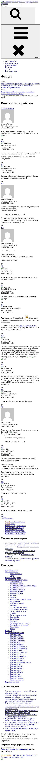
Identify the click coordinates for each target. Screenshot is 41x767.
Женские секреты (11, 572)
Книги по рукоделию (13, 578)
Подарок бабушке (16, 672)
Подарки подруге (16, 664)
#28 (2, 482)
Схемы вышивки (11, 65)
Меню (37, 57)
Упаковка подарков (17, 680)
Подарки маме (15, 642)
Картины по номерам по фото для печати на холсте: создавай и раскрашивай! (21, 712)
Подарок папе (15, 674)
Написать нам (6, 755)
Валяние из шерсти (17, 584)
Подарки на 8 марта (17, 650)
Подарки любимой (17, 639)
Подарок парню (15, 676)
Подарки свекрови (17, 668)
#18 (2, 184)
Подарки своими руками (14, 633)
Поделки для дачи (12, 682)
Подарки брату (15, 635)
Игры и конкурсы (25, 84)
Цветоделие (14, 627)
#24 (2, 364)
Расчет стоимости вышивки (15, 532)
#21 (2, 285)
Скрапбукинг (15, 619)
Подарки (8, 67)
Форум (7, 69)
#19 (2, 228)
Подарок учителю (16, 678)
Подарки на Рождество (18, 656)
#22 (2, 304)
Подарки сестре (15, 670)
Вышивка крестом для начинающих (23, 585)
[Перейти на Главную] (20, 4)
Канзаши (13, 597)
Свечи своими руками (18, 615)
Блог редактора (11, 71)
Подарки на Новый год (18, 652)
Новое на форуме (12, 84)
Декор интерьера (11, 63)
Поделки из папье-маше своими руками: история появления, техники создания (20, 719)
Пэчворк (13, 605)
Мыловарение (15, 601)
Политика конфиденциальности (24, 755)
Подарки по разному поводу (20, 662)
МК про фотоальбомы (27, 326)
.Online (10, 524)
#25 (2, 390)
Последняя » (9, 108)
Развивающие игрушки (18, 607)
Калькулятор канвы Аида (14, 528)
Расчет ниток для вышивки (15, 526)
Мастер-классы (11, 61)
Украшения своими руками (20, 623)
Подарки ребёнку (16, 666)
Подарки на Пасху (16, 654)
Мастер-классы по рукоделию (16, 580)
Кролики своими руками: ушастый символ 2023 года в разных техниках (21, 716)
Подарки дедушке (16, 637)
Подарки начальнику (17, 660)
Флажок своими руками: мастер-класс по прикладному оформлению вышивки (20, 700)
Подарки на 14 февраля (18, 646)
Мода (12, 576)
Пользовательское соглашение (12, 757)
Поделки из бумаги (17, 603)
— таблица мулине (15, 522)
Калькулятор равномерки (14, 530)
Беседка (17, 88)
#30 (2, 516)
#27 (2, 447)
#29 (2, 499)
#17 (2, 164)
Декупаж (13, 595)
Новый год (9, 631)
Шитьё (12, 629)
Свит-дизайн (14, 617)
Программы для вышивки (15, 534)
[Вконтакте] (2, 759)
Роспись (13, 613)
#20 (2, 266)
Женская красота (16, 574)
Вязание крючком (16, 591)
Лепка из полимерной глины (20, 599)
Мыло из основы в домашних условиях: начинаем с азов (22, 544)
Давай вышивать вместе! (18, 86)
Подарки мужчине (16, 644)
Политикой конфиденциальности (15, 749)
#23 (2, 335)
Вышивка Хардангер (17, 589)
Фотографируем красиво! (19, 625)
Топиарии (13, 621)
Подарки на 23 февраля (18, 648)
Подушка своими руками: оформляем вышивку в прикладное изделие (19, 704)
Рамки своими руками (18, 611)
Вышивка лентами (17, 587)
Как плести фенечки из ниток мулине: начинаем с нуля (20, 552)
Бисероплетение (16, 582)
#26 (2, 407)
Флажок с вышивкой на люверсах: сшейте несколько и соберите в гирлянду (21, 696)
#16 (2, 141)
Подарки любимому (17, 640)
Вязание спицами (16, 593)
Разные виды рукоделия (18, 609)
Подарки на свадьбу (17, 658)
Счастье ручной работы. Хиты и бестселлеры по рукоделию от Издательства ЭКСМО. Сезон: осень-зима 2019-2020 (22, 724)
